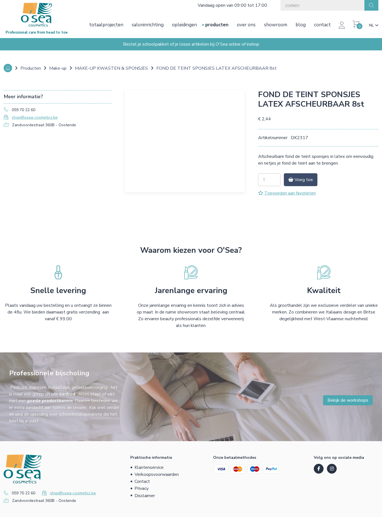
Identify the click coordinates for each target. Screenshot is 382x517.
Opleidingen (184, 25)
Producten (216, 25)
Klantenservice (149, 467)
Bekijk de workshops (347, 400)
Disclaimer (145, 496)
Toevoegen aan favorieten (289, 193)
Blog (301, 25)
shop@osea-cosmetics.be (35, 117)
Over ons (246, 25)
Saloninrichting (148, 25)
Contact (322, 25)
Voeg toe (303, 180)
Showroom (275, 25)
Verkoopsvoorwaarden (157, 474)
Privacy (141, 488)
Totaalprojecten (106, 25)
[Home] (8, 68)
